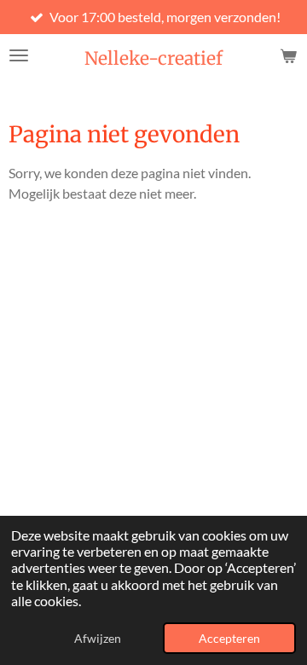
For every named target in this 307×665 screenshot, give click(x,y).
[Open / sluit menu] (19, 55)
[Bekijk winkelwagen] (288, 55)
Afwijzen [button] (97, 638)
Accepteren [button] (229, 638)
